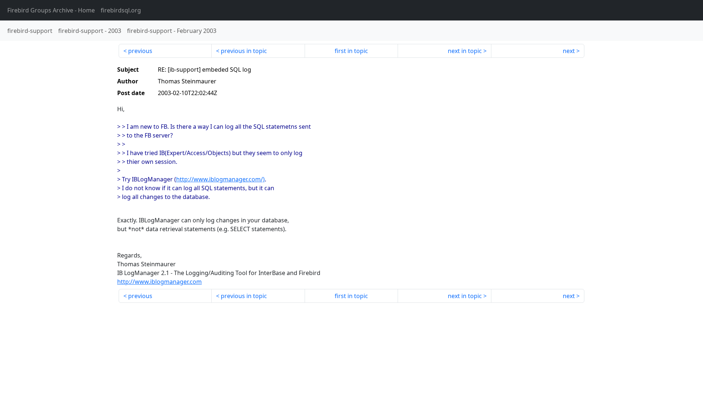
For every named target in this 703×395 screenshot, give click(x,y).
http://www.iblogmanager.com (159, 282)
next (569, 51)
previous (140, 51)
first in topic (351, 51)
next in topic (465, 51)
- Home (51, 10)
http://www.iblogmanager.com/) (220, 179)
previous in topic (244, 51)
